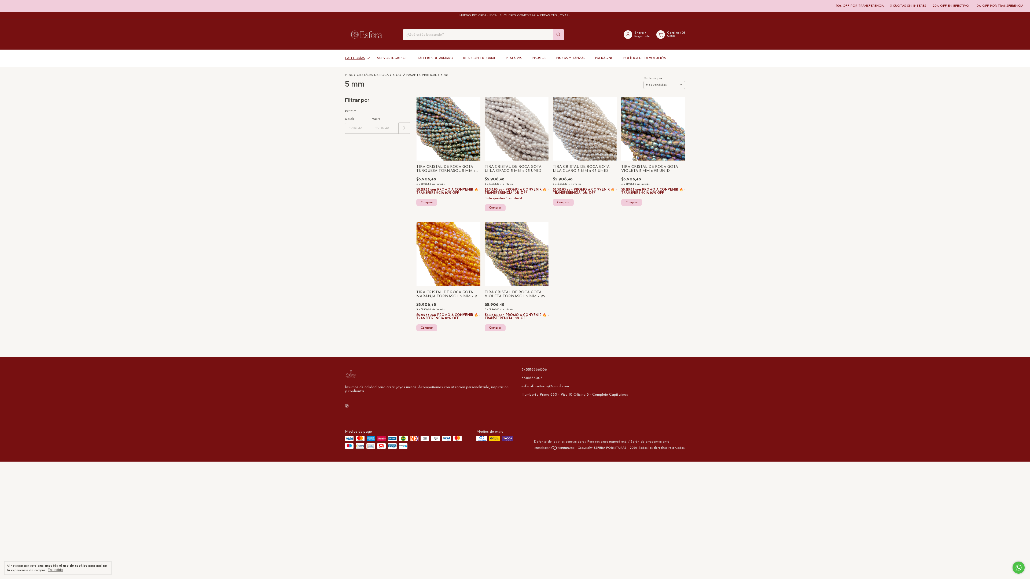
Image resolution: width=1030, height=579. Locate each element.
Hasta (376, 119)
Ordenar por (652, 78)
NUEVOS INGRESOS (392, 58)
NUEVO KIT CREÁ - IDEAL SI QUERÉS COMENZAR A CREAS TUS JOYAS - (515, 15)
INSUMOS (539, 58)
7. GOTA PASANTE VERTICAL (415, 75)
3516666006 (532, 378)
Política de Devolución (644, 58)
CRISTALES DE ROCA (373, 75)
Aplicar (404, 128)
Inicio (349, 75)
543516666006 (534, 370)
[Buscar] (558, 34)
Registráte (642, 36)
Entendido (55, 570)
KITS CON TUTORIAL (479, 58)
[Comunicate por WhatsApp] (1019, 568)
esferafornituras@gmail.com (545, 386)
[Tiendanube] (555, 449)
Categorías (355, 58)
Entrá (639, 33)
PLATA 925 (514, 58)
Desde (350, 119)
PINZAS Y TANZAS (570, 58)
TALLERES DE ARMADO (435, 58)
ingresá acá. (618, 441)
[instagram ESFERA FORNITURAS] (347, 406)
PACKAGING (604, 58)
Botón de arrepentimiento (650, 441)
